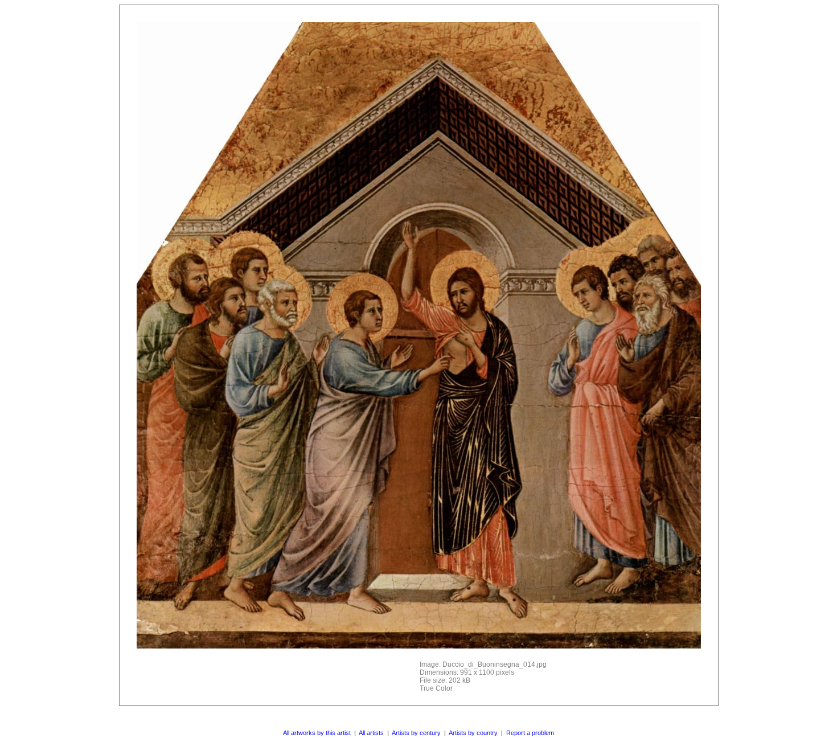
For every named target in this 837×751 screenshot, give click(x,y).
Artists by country (473, 732)
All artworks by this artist (317, 732)
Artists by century (416, 732)
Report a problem (530, 732)
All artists (371, 732)
